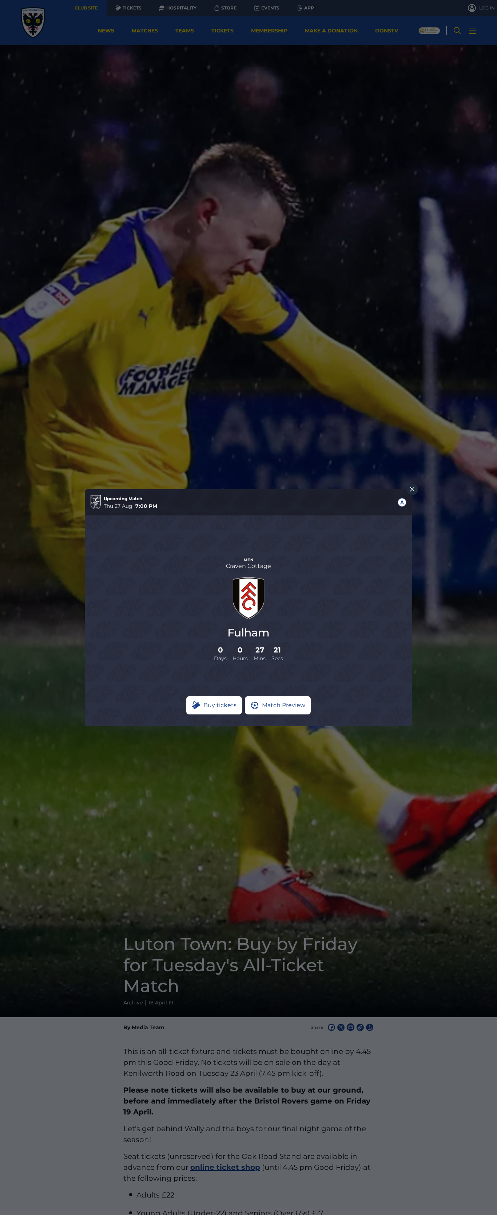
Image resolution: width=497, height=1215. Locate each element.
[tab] (402, 502)
